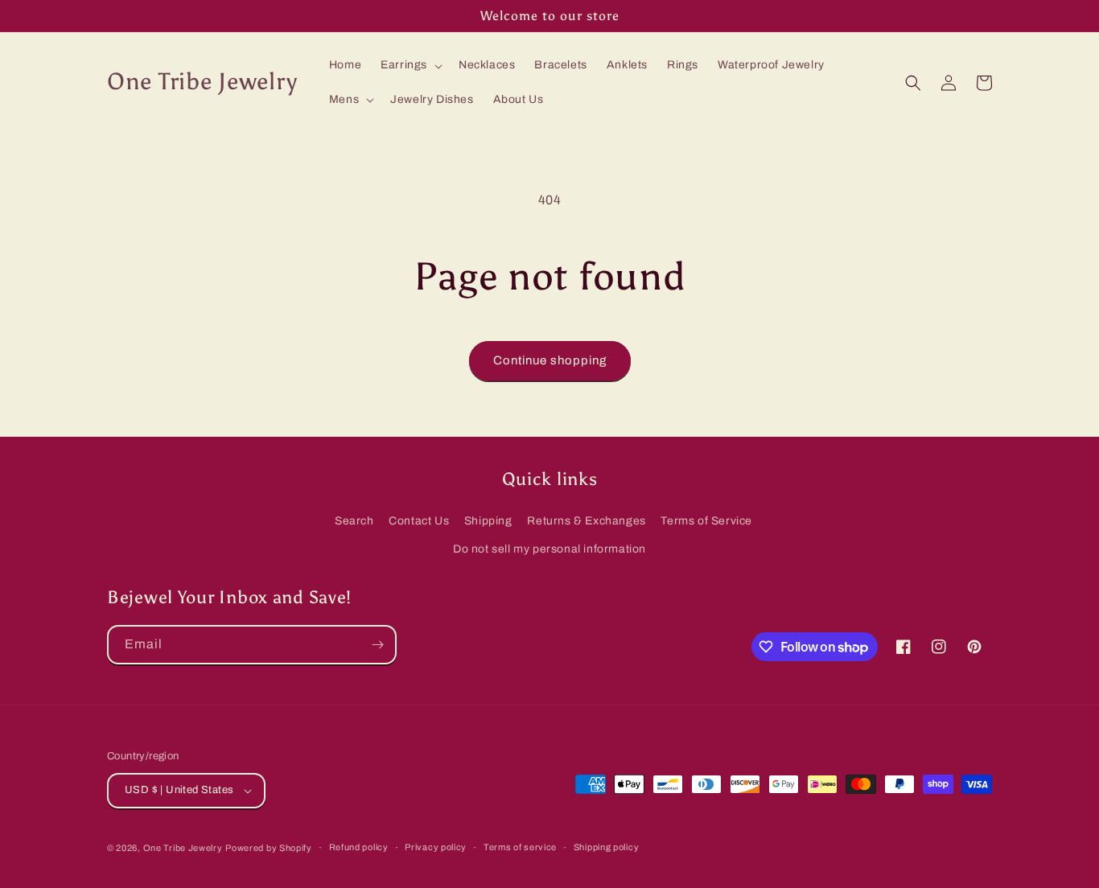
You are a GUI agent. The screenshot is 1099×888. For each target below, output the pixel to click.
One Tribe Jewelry (183, 848)
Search (354, 521)
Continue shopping (550, 360)
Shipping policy (607, 847)
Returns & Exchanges (586, 521)
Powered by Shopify (268, 848)
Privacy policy (436, 847)
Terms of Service (706, 521)
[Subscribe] (377, 644)
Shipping (488, 521)
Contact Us (419, 521)
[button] (410, 65)
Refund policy (359, 847)
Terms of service (520, 847)
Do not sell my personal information (549, 549)
